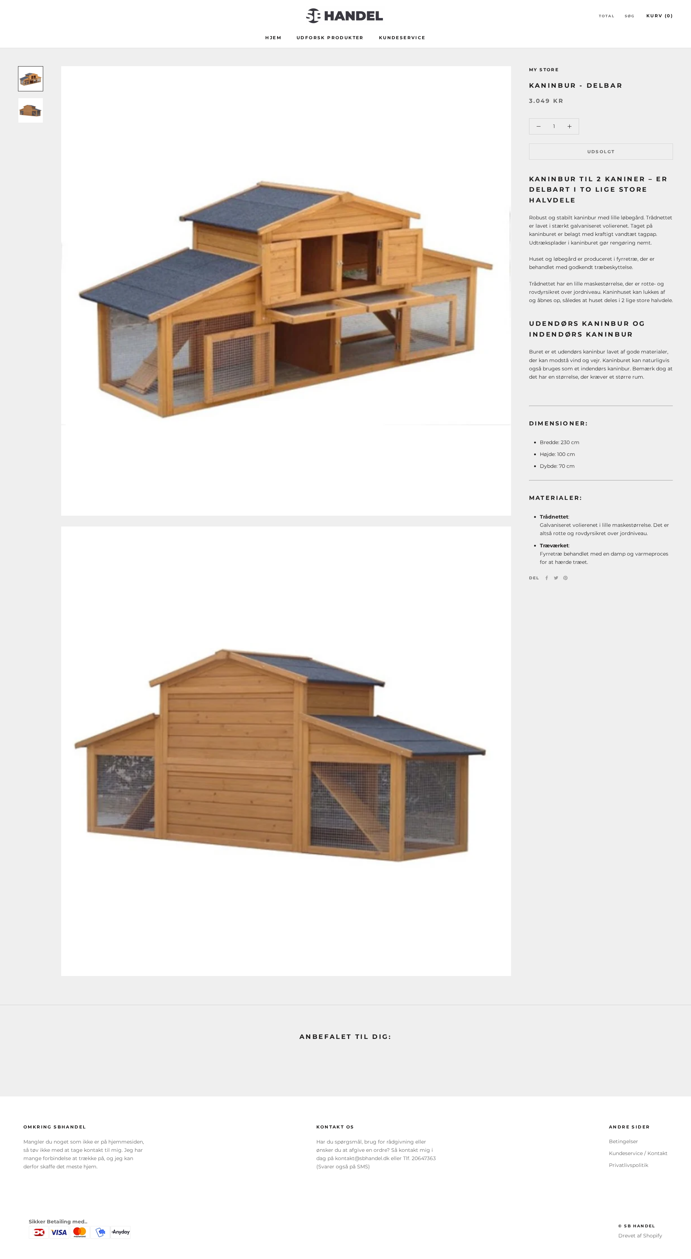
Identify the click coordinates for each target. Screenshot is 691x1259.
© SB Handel (636, 1225)
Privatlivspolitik (628, 1165)
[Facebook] (547, 578)
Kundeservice (402, 37)
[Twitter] (556, 578)
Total (607, 16)
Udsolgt (601, 151)
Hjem (273, 37)
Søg (630, 16)
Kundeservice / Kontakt (638, 1153)
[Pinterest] (565, 578)
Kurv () (659, 15)
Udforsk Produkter (330, 37)
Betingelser (623, 1141)
